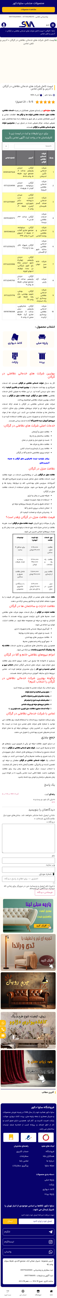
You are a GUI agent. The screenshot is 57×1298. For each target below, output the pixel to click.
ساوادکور (46, 110)
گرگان (47, 31)
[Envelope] (3, 1035)
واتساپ (7, 1252)
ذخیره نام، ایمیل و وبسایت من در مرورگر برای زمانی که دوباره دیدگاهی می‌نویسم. (29, 887)
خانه (53, 31)
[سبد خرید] (7, 1291)
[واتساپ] (51, 1252)
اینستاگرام (9, 1242)
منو (47, 25)
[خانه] (51, 1291)
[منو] (53, 25)
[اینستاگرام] (51, 1242)
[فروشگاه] (38, 1291)
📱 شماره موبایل (47, 874)
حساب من (23, 1295)
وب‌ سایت (50, 865)
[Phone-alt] (3, 1029)
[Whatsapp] (3, 1023)
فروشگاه (38, 1295)
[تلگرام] (51, 1232)
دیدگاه (50, 822)
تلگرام (7, 1232)
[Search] (11, 146)
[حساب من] (23, 1291)
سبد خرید (7, 1295)
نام (53, 856)
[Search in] (6, 146)
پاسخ (53, 802)
